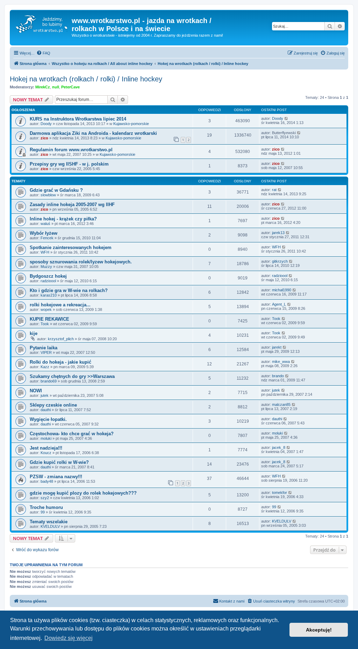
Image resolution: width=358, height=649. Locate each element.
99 (43, 512)
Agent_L (279, 304)
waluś (45, 223)
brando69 (49, 381)
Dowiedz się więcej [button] (68, 638)
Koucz (46, 453)
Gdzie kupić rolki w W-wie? (59, 462)
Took (45, 324)
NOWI (36, 390)
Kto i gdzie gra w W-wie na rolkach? (69, 290)
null (55, 87)
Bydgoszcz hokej (48, 276)
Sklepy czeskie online (53, 405)
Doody (46, 124)
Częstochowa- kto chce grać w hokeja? (72, 433)
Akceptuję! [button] (319, 630)
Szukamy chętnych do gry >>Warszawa (72, 376)
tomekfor (279, 492)
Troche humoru (46, 507)
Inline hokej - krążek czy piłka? (63, 218)
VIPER (46, 352)
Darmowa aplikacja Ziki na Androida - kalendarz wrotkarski (93, 133)
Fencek (47, 238)
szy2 (45, 498)
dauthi (46, 410)
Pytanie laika (43, 347)
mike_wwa (281, 361)
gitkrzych (280, 261)
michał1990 (281, 290)
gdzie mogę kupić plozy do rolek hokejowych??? (83, 493)
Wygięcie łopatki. (48, 419)
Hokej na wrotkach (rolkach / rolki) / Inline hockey (86, 79)
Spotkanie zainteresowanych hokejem (71, 247)
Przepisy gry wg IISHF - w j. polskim (69, 164)
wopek (46, 309)
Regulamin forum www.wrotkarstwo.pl (71, 149)
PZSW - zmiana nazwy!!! (56, 476)
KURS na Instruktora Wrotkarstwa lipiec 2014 (78, 119)
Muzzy (46, 266)
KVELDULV (50, 526)
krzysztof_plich (61, 339)
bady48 (47, 481)
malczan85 (281, 404)
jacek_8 (278, 447)
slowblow (48, 195)
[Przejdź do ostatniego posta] (286, 118)
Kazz (45, 367)
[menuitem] (43, 53)
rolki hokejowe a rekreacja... (60, 304)
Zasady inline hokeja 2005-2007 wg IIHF (72, 204)
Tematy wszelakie (48, 521)
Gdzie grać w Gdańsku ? (56, 190)
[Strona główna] (42, 23)
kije (33, 333)
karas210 (49, 295)
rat (274, 190)
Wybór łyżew (43, 233)
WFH (45, 252)
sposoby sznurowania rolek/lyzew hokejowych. (81, 261)
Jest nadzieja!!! (46, 448)
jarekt (276, 347)
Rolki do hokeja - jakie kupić (60, 362)
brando (278, 376)
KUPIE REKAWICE (49, 319)
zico (44, 138)
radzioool (48, 281)
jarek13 (278, 233)
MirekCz (42, 87)
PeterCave (70, 87)
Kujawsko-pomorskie (131, 124)
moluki (46, 438)
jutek (45, 395)
